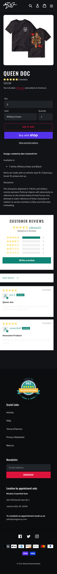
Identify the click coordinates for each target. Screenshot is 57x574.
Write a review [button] (27, 260)
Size (6, 98)
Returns (10, 445)
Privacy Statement (15, 437)
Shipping (20, 87)
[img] (10, 290)
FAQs (8, 420)
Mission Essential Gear (31, 563)
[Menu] (51, 5)
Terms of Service (14, 428)
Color (6, 111)
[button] (10, 79)
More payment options (28, 142)
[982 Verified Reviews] (28, 401)
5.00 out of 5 (35, 227)
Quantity (42, 111)
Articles (10, 412)
